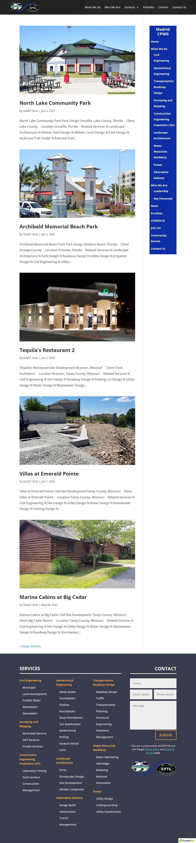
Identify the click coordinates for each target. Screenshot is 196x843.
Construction (67, 811)
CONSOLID (158, 220)
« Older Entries (30, 646)
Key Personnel (163, 198)
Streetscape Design (71, 776)
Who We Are (112, 7)
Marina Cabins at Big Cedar (53, 597)
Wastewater (30, 707)
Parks (63, 770)
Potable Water (32, 700)
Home (155, 41)
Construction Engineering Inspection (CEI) (164, 119)
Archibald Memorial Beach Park (59, 226)
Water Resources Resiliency (160, 151)
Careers (163, 7)
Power (158, 165)
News (154, 206)
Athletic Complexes (71, 789)
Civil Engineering (30, 680)
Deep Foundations (71, 717)
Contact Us (179, 7)
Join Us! (156, 228)
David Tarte (30, 111)
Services (130, 7)
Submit (165, 734)
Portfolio (148, 7)
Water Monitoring (107, 757)
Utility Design (104, 798)
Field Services (31, 777)
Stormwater (30, 713)
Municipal (29, 687)
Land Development (35, 694)
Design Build (67, 805)
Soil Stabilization (70, 724)
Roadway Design (106, 692)
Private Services (33, 746)
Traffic (100, 698)
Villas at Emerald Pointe (49, 473)
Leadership (161, 191)
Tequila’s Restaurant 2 (47, 350)
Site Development (70, 783)
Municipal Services (35, 733)
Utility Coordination (108, 811)
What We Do (92, 7)
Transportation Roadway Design (164, 87)
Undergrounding (107, 805)
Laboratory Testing (35, 771)
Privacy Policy (152, 749)
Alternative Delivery (69, 798)
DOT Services (31, 740)
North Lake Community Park (55, 102)
